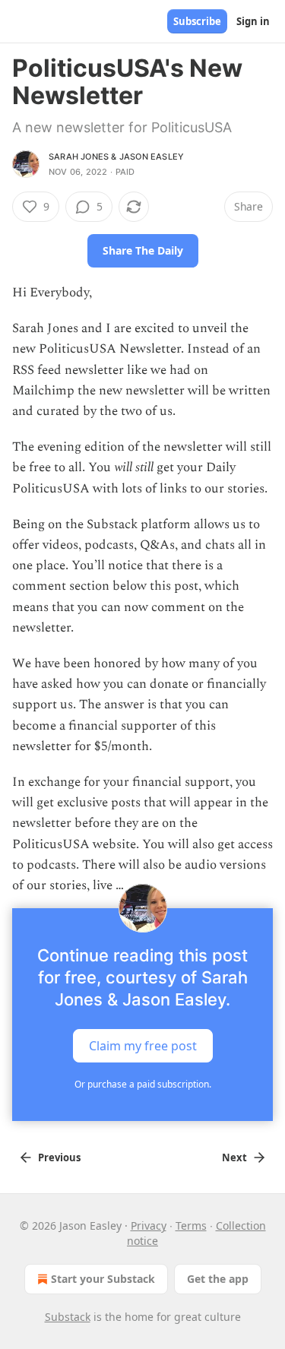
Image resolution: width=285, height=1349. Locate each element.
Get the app (218, 1278)
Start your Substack (103, 1278)
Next (234, 1157)
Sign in (253, 21)
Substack (67, 1316)
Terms (191, 1225)
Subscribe (197, 21)
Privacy (148, 1225)
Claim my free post (143, 1045)
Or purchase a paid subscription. (142, 1084)
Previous (59, 1157)
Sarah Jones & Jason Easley (116, 156)
